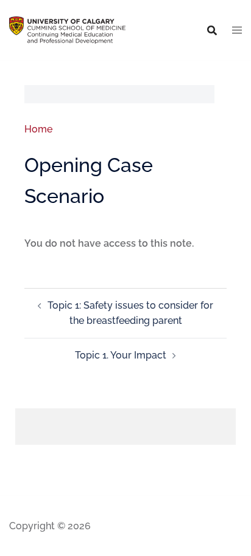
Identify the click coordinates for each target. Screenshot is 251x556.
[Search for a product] (212, 30)
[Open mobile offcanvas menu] (237, 30)
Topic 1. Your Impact (120, 355)
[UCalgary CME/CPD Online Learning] (67, 29)
